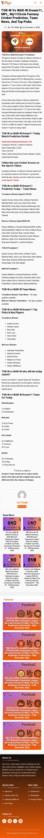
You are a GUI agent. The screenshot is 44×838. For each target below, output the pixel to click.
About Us (8, 791)
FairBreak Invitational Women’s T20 (17, 142)
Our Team (9, 803)
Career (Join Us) (11, 795)
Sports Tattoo (13, 180)
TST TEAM (15, 27)
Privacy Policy (36, 799)
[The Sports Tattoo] (6, 3)
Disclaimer (35, 795)
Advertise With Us (12, 799)
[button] (35, 3)
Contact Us (35, 791)
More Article (22, 506)
